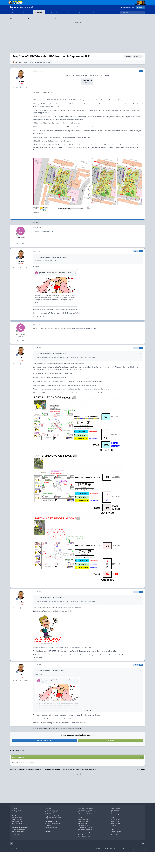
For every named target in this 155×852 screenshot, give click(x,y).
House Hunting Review (85, 810)
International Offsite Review (86, 814)
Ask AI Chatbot (115, 819)
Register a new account (44, 740)
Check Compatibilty (51, 827)
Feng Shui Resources (51, 810)
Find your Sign (49, 825)
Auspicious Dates (17, 819)
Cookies (21, 849)
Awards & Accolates (117, 835)
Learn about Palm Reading (53, 833)
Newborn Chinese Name (85, 827)
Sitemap (113, 825)
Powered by (136, 849)
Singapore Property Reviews (43, 62)
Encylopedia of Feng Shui (52, 816)
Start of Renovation (18, 831)
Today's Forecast (17, 810)
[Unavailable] (88, 158)
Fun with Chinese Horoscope (53, 823)
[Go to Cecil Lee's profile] (13, 62)
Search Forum (115, 821)
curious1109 (20, 238)
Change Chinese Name (85, 829)
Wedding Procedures (18, 835)
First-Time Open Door (18, 829)
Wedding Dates (82, 823)
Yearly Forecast (16, 812)
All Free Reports (17, 818)
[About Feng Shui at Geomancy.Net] (142, 1)
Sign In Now (110, 740)
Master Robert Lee (116, 833)
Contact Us (14, 849)
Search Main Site (116, 823)
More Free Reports (17, 823)
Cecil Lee (18, 62)
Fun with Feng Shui (51, 812)
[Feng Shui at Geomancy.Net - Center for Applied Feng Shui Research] (15, 1)
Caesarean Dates (83, 825)
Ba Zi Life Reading (17, 821)
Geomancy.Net (115, 810)
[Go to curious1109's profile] (20, 231)
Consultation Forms (84, 837)
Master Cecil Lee (116, 831)
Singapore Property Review (53, 818)
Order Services (82, 835)
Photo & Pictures (50, 814)
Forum (113, 812)
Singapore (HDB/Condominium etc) (88, 812)
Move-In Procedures (18, 833)
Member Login (115, 814)
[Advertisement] (77, 36)
